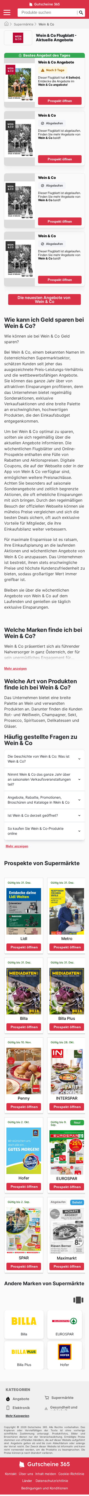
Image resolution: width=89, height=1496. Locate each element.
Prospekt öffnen (60, 101)
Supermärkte (24, 24)
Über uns (26, 1474)
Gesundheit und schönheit (63, 1409)
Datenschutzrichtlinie (52, 1481)
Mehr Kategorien (17, 1416)
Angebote (21, 1399)
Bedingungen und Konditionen (44, 1488)
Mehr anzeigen (15, 668)
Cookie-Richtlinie (71, 1474)
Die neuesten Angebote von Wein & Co (44, 299)
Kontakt (11, 1474)
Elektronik (21, 1408)
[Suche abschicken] (81, 13)
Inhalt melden (45, 1474)
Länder (27, 1481)
